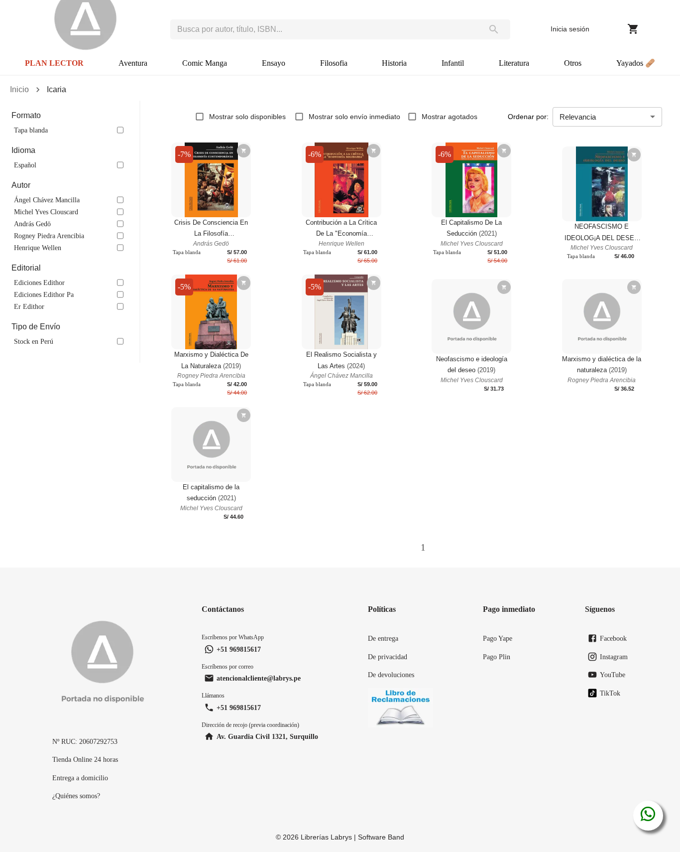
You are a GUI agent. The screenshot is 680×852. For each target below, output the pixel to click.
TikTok (610, 693)
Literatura (514, 63)
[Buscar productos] (493, 29)
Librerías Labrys (326, 837)
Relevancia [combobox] (578, 117)
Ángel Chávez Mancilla (47, 200)
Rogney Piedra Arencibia (49, 236)
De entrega (383, 638)
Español (25, 165)
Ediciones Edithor (39, 282)
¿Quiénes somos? (76, 796)
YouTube (612, 675)
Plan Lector (54, 63)
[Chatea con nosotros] (648, 815)
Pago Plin (496, 657)
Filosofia (333, 63)
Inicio (19, 89)
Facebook (613, 638)
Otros (572, 63)
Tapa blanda (31, 130)
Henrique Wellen (37, 248)
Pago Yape (497, 638)
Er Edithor (29, 306)
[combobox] (324, 29)
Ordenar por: (528, 117)
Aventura (132, 63)
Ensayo (273, 63)
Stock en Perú (33, 341)
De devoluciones (391, 675)
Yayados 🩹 (635, 63)
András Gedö (32, 224)
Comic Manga (204, 63)
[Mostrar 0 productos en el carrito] (633, 28)
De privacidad (387, 657)
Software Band (381, 837)
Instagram (614, 657)
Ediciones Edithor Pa (44, 294)
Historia (394, 63)
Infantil (453, 63)
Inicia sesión (570, 29)
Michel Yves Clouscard (46, 212)
